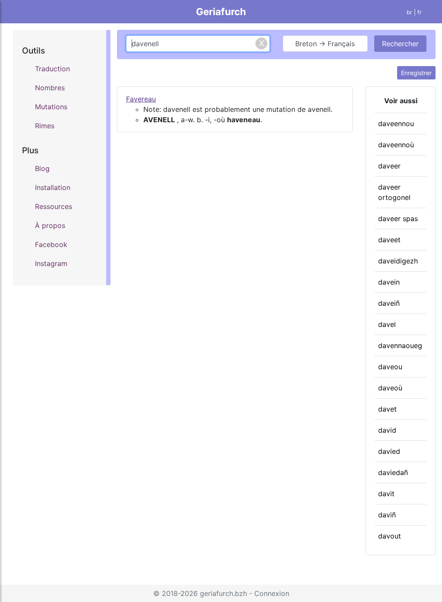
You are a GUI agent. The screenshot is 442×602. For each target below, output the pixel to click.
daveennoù (396, 144)
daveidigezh (398, 261)
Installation (52, 187)
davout (389, 536)
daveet (389, 239)
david (387, 430)
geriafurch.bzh (223, 593)
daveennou (396, 123)
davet (387, 409)
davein (389, 282)
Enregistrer (416, 72)
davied (389, 451)
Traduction (52, 68)
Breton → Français (325, 43)
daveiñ (389, 303)
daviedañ (393, 472)
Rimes (44, 125)
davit (386, 493)
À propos (50, 225)
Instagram (51, 263)
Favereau (141, 99)
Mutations (51, 106)
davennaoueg (400, 345)
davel (387, 324)
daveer (389, 166)
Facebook (51, 244)
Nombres (50, 87)
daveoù (390, 387)
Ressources (53, 206)
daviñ (387, 514)
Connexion (271, 593)
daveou (390, 366)
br (409, 12)
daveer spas (398, 218)
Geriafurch (221, 11)
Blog (42, 168)
